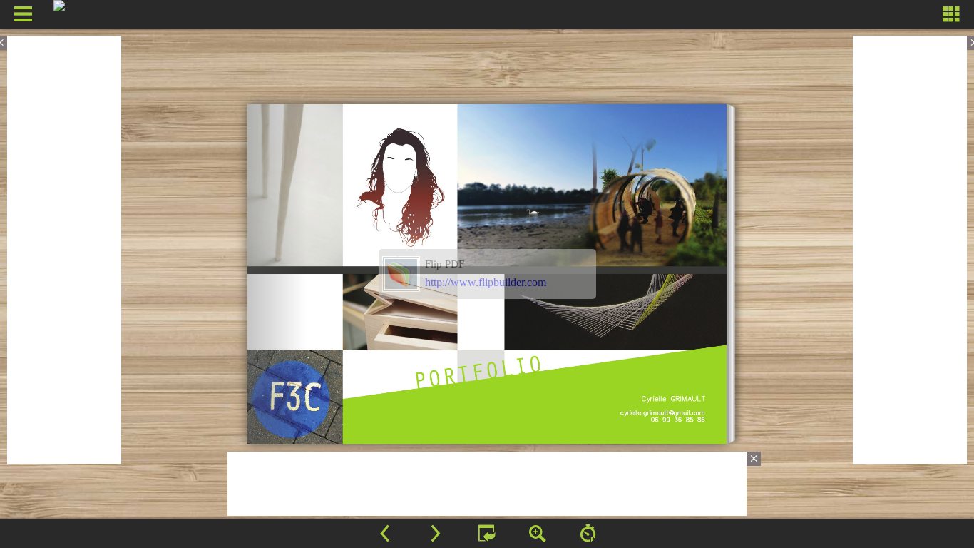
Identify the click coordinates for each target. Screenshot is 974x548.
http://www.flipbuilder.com (485, 282)
